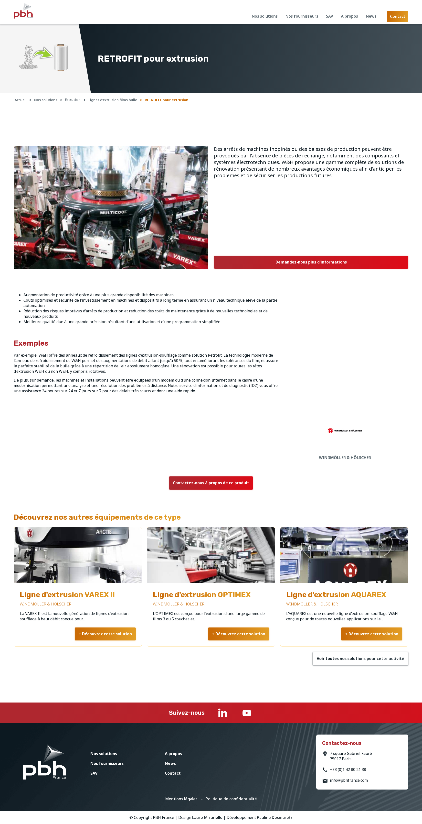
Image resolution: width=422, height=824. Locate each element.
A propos (349, 16)
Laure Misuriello (207, 817)
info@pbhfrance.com (349, 780)
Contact (173, 773)
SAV (329, 16)
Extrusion (73, 99)
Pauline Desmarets (275, 817)
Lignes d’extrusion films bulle (112, 100)
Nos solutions (265, 16)
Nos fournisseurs (301, 16)
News (371, 16)
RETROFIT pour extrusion (166, 100)
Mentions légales (181, 799)
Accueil (20, 100)
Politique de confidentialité (231, 799)
